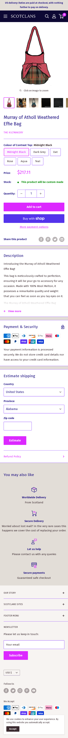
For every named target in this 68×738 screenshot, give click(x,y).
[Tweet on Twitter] (54, 239)
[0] (61, 16)
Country (9, 384)
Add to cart (34, 207)
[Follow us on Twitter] (13, 690)
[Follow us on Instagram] (19, 690)
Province (9, 401)
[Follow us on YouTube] (33, 690)
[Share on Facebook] (41, 239)
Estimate (15, 440)
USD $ (9, 672)
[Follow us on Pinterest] (26, 690)
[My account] (54, 16)
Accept (13, 729)
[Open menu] (5, 16)
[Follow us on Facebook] (6, 690)
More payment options (34, 227)
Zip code (9, 418)
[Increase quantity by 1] (40, 193)
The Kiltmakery (13, 132)
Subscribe (15, 655)
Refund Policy (12, 456)
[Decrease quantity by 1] (21, 193)
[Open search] (47, 16)
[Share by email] (61, 239)
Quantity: (9, 193)
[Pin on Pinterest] (48, 239)
